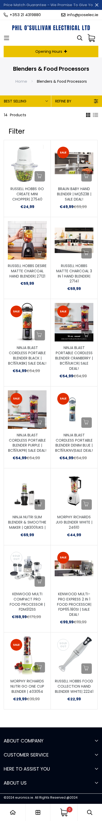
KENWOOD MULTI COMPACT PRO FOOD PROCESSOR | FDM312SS (27, 602)
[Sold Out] (40, 581)
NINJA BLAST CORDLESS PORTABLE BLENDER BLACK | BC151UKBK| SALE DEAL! (27, 355)
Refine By (63, 101)
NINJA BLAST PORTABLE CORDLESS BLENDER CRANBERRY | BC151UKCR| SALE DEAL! (74, 358)
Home (21, 81)
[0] (64, 812)
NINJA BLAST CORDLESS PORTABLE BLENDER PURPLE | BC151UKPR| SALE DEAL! (27, 443)
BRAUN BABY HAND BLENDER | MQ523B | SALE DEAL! (74, 194)
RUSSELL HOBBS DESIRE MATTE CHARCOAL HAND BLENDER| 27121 (27, 271)
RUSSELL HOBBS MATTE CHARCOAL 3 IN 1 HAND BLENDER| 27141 (74, 273)
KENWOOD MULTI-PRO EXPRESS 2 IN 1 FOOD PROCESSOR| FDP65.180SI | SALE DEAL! (74, 604)
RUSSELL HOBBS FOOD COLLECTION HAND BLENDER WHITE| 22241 (74, 686)
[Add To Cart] (40, 176)
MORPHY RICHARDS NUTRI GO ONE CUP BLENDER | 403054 (27, 686)
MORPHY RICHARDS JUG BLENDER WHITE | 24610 (74, 522)
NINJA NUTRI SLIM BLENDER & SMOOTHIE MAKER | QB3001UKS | (27, 522)
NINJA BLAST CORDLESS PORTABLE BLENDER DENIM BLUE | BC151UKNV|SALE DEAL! (74, 443)
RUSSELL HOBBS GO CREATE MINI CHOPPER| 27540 (27, 194)
